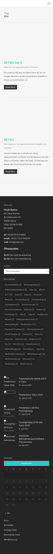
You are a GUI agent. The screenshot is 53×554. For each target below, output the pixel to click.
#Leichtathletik (13, 285)
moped (9, 319)
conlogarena (12, 304)
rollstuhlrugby (13, 349)
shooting (7, 148)
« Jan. (7, 513)
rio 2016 (18, 344)
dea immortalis (30, 304)
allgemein (8, 67)
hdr (23, 314)
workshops (11, 364)
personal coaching (15, 329)
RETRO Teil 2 (13, 63)
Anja (18, 295)
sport (40, 349)
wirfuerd (28, 359)
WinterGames (12, 359)
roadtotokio (33, 344)
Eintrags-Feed (10, 530)
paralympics (28, 324)
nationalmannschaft (27, 319)
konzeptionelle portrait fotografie (25, 67)
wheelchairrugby (36, 354)
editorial (29, 309)
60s (42, 290)
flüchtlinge (11, 314)
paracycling (11, 324)
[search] (43, 3)
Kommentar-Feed (12, 535)
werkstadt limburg (15, 354)
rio (8, 344)
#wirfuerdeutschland (16, 290)
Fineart (41, 309)
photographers (35, 329)
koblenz (42, 314)
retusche (21, 339)
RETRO (9, 140)
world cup (26, 364)
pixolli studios (12, 334)
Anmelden (8, 525)
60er (5, 144)
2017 (8, 295)
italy (31, 314)
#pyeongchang (32, 285)
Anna (38, 295)
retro (45, 144)
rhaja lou (35, 339)
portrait (27, 334)
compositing (22, 299)
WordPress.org (10, 539)
